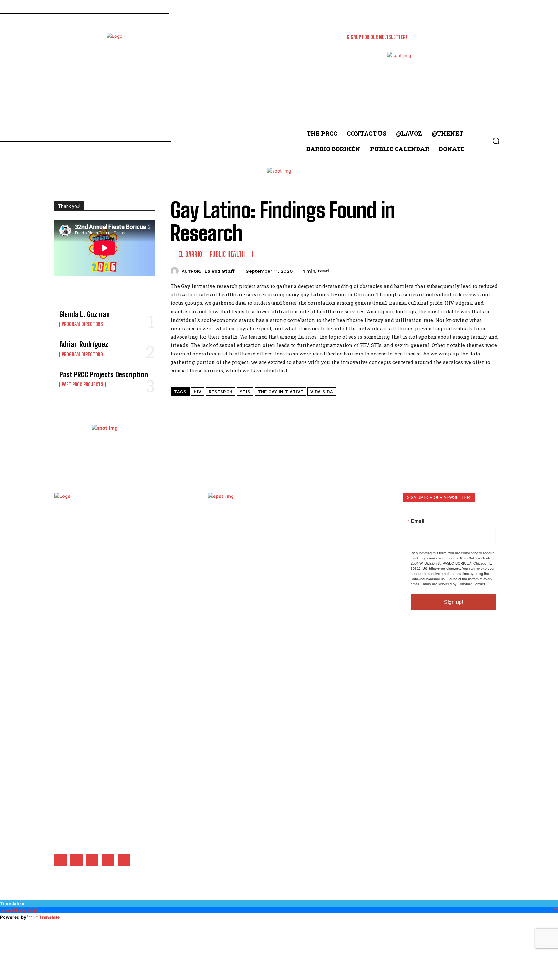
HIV (198, 391)
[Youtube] (124, 860)
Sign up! (453, 602)
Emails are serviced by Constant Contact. (453, 583)
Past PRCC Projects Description (103, 374)
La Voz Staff (219, 271)
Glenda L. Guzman (84, 314)
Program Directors (82, 324)
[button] (496, 141)
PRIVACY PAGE (309, 572)
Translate (49, 917)
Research (220, 391)
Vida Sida (321, 391)
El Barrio (190, 254)
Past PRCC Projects (82, 384)
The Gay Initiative (280, 391)
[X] (108, 860)
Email (417, 521)
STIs (245, 391)
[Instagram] (76, 860)
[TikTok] (92, 860)
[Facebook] (60, 860)
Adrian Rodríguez (83, 344)
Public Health (227, 254)
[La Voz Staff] (176, 271)
